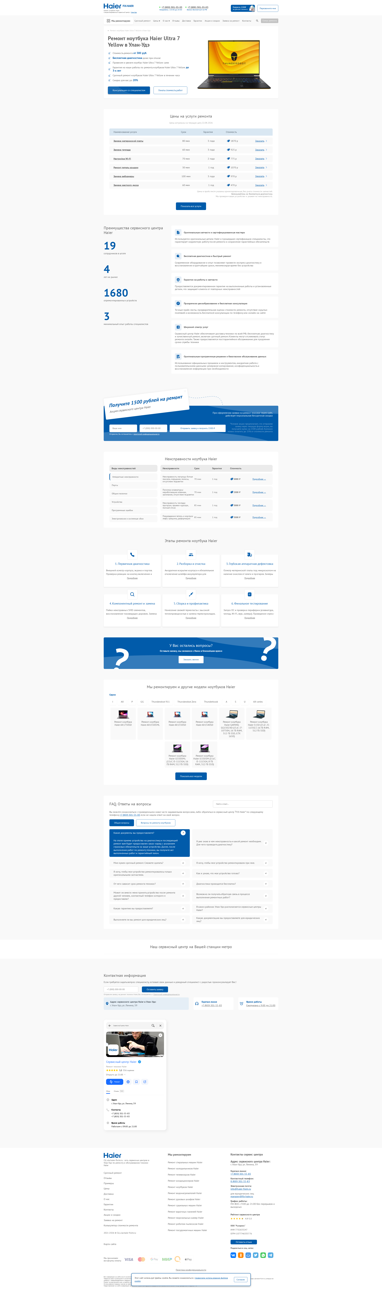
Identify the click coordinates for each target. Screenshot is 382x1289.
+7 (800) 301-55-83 (172, 7)
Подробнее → (259, 479)
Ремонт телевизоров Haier (181, 1174)
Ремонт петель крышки (126, 167)
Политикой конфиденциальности (166, 994)
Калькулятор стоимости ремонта (121, 1225)
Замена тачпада (122, 149)
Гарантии (198, 21)
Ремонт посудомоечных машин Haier (187, 1230)
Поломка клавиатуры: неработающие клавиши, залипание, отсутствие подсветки (178, 492)
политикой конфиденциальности (147, 434)
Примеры (109, 1183)
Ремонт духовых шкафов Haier (184, 1199)
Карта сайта (110, 1244)
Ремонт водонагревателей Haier (185, 1193)
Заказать (259, 140)
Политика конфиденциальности (191, 1270)
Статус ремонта (269, 20)
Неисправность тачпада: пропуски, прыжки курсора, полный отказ (175, 505)
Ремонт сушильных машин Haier (185, 1205)
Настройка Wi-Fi (122, 158)
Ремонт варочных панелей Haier (185, 1211)
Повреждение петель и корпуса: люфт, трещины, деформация (178, 517)
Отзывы (176, 21)
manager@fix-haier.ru (242, 1196)
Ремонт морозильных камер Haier (186, 1217)
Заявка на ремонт (230, 21)
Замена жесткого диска (126, 185)
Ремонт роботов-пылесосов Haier (185, 1223)
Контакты (246, 21)
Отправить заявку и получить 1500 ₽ (197, 428)
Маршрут (117, 1082)
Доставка (186, 21)
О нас (165, 21)
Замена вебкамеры (124, 176)
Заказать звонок (191, 659)
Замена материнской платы (128, 140)
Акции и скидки (212, 21)
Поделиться (233, 1255)
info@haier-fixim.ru (241, 1188)
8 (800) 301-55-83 (240, 1181)
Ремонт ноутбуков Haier (180, 1186)
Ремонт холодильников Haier (183, 1168)
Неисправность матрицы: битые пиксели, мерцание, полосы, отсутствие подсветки (178, 479)
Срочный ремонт (142, 21)
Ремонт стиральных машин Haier (185, 1162)
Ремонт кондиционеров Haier (183, 1180)
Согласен (241, 1279)
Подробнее (132, 578)
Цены (155, 21)
